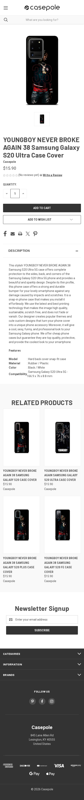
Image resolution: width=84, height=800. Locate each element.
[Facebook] (5, 234)
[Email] (13, 234)
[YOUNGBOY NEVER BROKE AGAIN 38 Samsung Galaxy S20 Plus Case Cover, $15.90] (21, 525)
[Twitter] (28, 234)
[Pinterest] (35, 234)
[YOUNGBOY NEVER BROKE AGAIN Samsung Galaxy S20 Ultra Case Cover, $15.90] (62, 437)
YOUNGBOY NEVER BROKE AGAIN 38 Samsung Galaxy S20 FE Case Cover (61, 565)
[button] (51, 175)
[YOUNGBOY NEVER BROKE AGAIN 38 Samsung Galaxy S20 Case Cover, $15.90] (21, 437)
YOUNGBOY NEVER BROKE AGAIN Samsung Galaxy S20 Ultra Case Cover (61, 475)
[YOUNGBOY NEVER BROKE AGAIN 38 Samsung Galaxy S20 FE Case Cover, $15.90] (62, 525)
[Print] (20, 234)
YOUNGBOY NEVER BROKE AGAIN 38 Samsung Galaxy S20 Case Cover (20, 475)
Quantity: (10, 184)
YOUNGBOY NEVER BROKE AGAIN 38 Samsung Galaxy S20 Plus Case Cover (20, 565)
